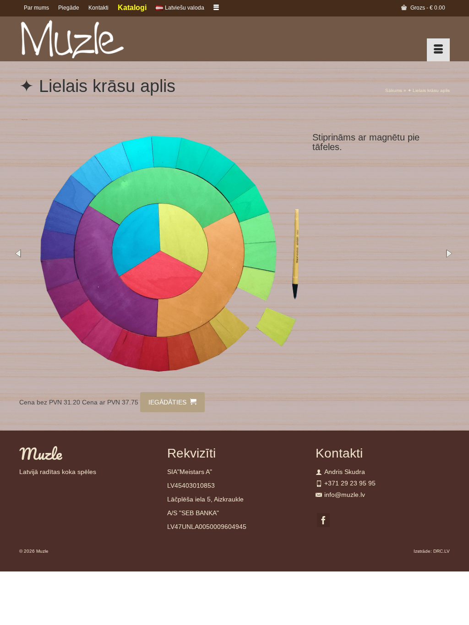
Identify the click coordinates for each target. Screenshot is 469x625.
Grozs (427, 8)
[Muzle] (86, 38)
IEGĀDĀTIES (168, 402)
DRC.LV (441, 551)
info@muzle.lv (344, 494)
